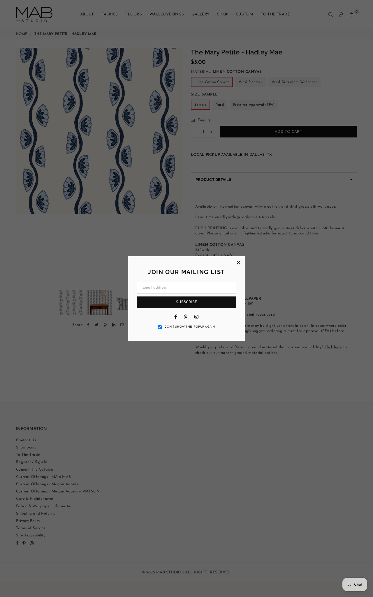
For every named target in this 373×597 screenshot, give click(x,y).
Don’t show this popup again (189, 326)
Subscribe (186, 302)
